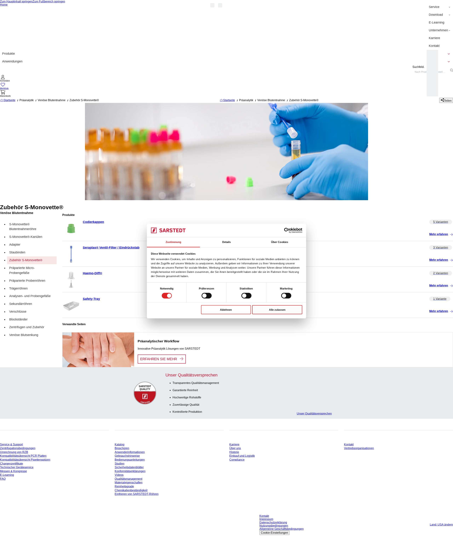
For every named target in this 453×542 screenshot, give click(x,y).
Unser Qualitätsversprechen (314, 413)
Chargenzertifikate (11, 463)
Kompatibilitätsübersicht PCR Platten (23, 455)
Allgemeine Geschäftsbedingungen (281, 528)
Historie (234, 452)
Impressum (266, 519)
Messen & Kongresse (13, 471)
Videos (119, 474)
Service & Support (11, 444)
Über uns (235, 448)
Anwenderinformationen (130, 452)
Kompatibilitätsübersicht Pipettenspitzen (25, 459)
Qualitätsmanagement (128, 478)
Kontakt (349, 444)
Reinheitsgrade (124, 486)
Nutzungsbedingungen (273, 525)
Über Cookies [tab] (279, 242)
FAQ (3, 478)
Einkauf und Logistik (242, 455)
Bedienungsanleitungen (130, 459)
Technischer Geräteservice (16, 467)
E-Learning (7, 474)
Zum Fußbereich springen (49, 1)
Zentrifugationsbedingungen (17, 448)
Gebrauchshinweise (127, 455)
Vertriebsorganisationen (359, 448)
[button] (5, 79)
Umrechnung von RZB (14, 452)
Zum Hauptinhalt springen (16, 1)
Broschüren (122, 448)
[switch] (207, 295)
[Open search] (451, 70)
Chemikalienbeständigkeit (131, 490)
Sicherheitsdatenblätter (129, 467)
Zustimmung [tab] (173, 242)
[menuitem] (440, 7)
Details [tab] (226, 242)
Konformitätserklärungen (130, 471)
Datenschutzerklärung (273, 522)
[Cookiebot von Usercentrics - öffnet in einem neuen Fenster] (286, 230)
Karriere (234, 444)
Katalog (119, 444)
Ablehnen (226, 309)
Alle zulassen (277, 309)
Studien (119, 463)
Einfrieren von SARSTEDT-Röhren (137, 493)
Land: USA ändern (441, 524)
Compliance (237, 459)
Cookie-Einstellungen (274, 532)
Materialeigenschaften (128, 482)
